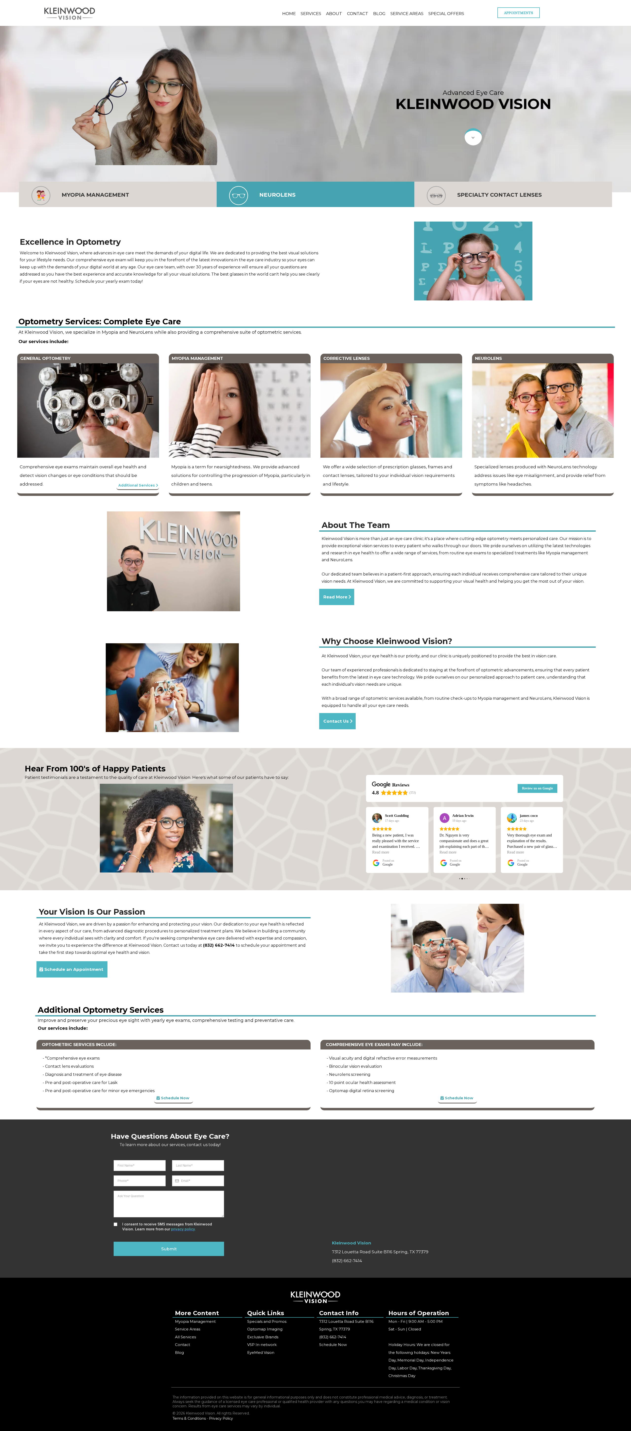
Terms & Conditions (189, 1418)
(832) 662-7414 (347, 1260)
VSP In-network (262, 1344)
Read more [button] (380, 852)
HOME (289, 13)
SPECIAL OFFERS (446, 13)
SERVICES (311, 13)
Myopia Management (195, 1321)
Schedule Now (333, 1344)
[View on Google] (377, 818)
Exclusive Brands (262, 1337)
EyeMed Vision (260, 1352)
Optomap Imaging (264, 1329)
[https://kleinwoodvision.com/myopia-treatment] (41, 195)
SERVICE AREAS (406, 13)
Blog (179, 1352)
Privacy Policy (221, 1418)
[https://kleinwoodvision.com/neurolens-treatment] (238, 195)
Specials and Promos (266, 1321)
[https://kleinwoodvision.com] (69, 13)
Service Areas (187, 1329)
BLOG (379, 13)
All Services (185, 1337)
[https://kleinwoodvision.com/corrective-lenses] (436, 195)
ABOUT (334, 13)
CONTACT (357, 13)
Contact (182, 1344)
